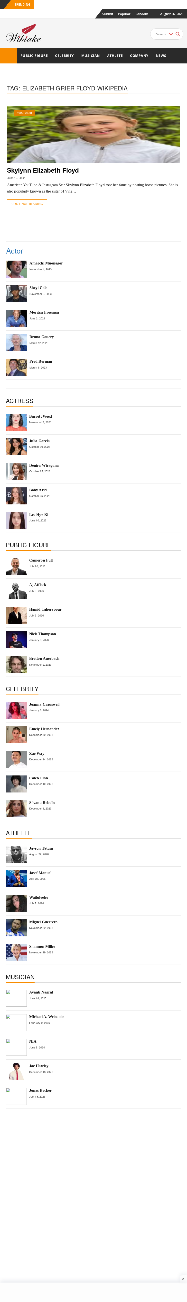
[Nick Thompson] (16, 639)
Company (139, 55)
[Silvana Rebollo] (16, 808)
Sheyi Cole (38, 288)
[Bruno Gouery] (16, 342)
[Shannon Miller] (16, 952)
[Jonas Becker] (16, 1096)
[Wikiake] (8, 55)
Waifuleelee (38, 897)
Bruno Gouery (41, 337)
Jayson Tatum (41, 848)
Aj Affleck (37, 585)
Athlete (115, 55)
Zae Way (36, 753)
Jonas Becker (40, 1090)
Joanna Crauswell (44, 704)
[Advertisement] (95, 227)
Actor (14, 250)
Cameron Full (41, 560)
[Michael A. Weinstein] (16, 1022)
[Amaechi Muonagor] (16, 269)
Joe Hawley (38, 1066)
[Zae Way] (16, 759)
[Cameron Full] (16, 566)
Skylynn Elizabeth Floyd (43, 170)
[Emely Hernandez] (16, 734)
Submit (107, 14)
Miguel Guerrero (43, 922)
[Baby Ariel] (16, 495)
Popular (124, 14)
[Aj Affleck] (16, 590)
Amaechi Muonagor (46, 263)
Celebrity (64, 55)
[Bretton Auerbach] (16, 664)
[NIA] (16, 1047)
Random (141, 14)
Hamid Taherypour (45, 609)
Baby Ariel (38, 490)
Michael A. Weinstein (47, 1017)
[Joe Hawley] (16, 1071)
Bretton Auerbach (44, 658)
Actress (19, 400)
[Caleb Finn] (16, 783)
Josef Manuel (40, 873)
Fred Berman (40, 361)
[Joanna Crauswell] (16, 710)
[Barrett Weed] (16, 422)
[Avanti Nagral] (16, 998)
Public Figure (34, 55)
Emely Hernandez (44, 729)
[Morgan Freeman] (16, 318)
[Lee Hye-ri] (16, 520)
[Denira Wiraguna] (16, 471)
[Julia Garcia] (16, 446)
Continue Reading (27, 204)
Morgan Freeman (44, 312)
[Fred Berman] (16, 367)
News (161, 55)
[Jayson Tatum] (16, 854)
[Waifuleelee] (16, 903)
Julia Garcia (39, 441)
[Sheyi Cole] (16, 293)
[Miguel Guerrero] (16, 927)
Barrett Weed (40, 416)
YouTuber (24, 112)
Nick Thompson (42, 634)
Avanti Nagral (41, 992)
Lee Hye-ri (38, 514)
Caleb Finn (38, 778)
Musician (90, 55)
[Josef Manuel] (16, 878)
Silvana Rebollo (42, 803)
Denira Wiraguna (44, 465)
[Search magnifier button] (177, 34)
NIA (33, 1041)
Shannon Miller (42, 946)
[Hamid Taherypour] (16, 615)
